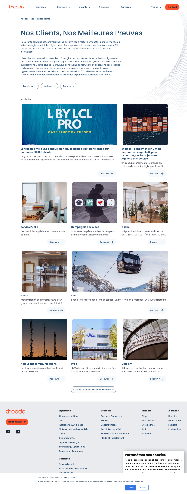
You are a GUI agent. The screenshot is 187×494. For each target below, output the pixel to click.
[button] (41, 7)
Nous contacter (17, 421)
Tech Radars (149, 420)
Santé (104, 420)
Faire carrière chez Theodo (73, 468)
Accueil (24, 18)
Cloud (62, 433)
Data (61, 420)
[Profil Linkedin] (18, 431)
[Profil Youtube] (8, 431)
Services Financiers (111, 416)
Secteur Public (109, 424)
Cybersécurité (67, 438)
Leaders (172, 424)
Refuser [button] (143, 487)
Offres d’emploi (67, 464)
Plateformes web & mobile (73, 429)
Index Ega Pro (66, 472)
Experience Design (69, 442)
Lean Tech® (174, 420)
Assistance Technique (71, 451)
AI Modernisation (68, 416)
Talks (145, 429)
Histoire (172, 416)
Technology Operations (72, 446)
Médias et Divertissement (115, 433)
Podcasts (147, 433)
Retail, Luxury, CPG (111, 429)
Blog (144, 416)
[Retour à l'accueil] (16, 7)
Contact (172, 7)
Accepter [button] (130, 487)
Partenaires (174, 429)
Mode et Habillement (112, 438)
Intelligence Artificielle (71, 424)
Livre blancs (148, 424)
